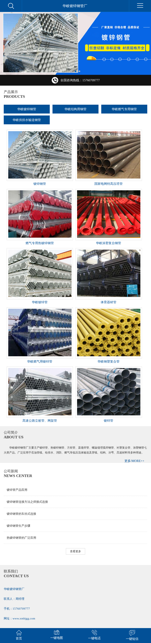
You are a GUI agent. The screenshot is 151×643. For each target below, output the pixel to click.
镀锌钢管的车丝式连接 (21, 513)
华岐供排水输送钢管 (27, 120)
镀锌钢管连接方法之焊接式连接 (27, 501)
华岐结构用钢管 (75, 109)
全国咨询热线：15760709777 (80, 80)
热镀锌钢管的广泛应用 (21, 537)
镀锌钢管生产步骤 (18, 525)
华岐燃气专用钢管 (124, 109)
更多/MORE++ (134, 461)
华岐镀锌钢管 (26, 109)
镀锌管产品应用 (17, 489)
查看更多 (75, 551)
